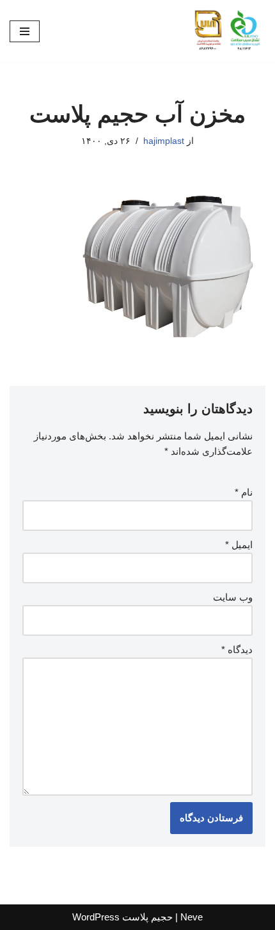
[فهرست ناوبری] (25, 31)
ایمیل (239, 544)
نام (244, 492)
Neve (191, 916)
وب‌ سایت (233, 597)
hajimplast (163, 141)
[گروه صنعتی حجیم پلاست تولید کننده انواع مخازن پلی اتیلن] (227, 31)
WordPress (96, 916)
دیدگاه (237, 649)
